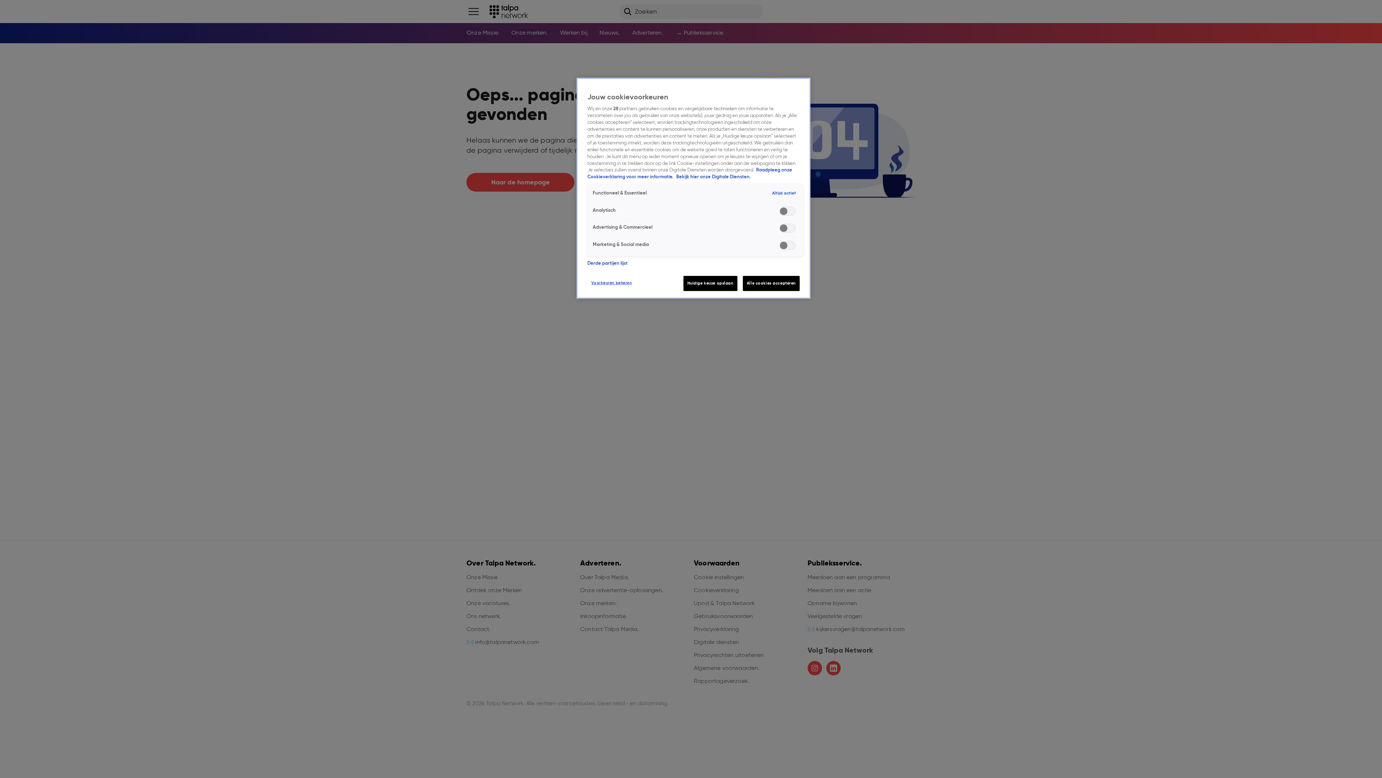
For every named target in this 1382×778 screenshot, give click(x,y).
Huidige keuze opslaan (710, 283)
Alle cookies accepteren (771, 283)
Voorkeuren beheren (611, 282)
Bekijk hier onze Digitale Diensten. (713, 176)
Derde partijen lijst (607, 263)
